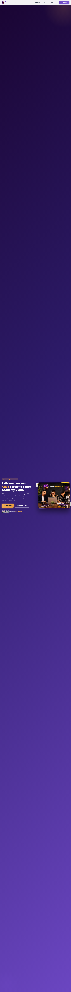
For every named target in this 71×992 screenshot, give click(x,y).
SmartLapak (37, 2)
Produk (44, 2)
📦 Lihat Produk (8, 505)
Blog (57, 2)
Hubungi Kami (64, 2)
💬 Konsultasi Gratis (22, 505)
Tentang (51, 2)
